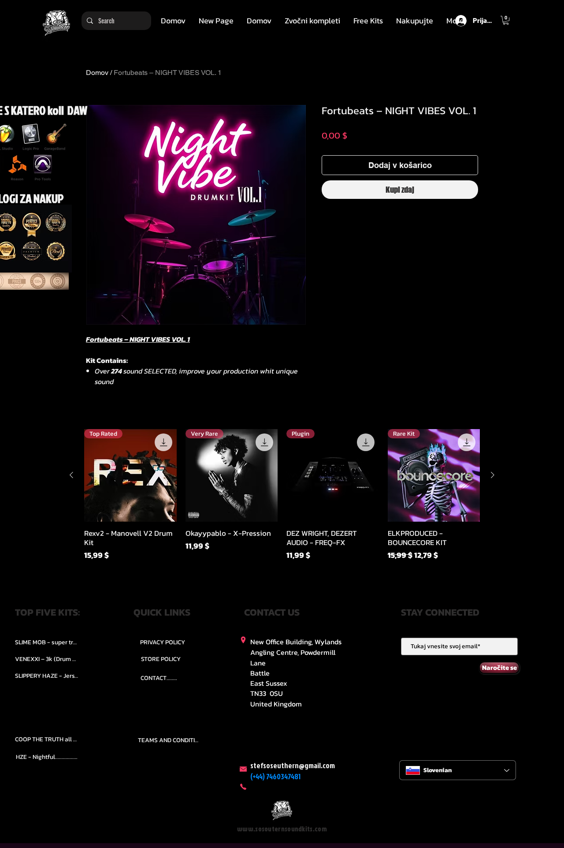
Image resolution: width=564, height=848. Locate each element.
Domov (97, 72)
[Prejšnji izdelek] (71, 475)
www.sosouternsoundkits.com (282, 828)
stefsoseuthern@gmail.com (292, 765)
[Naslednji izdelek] (492, 475)
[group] (282, 500)
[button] (312, 21)
